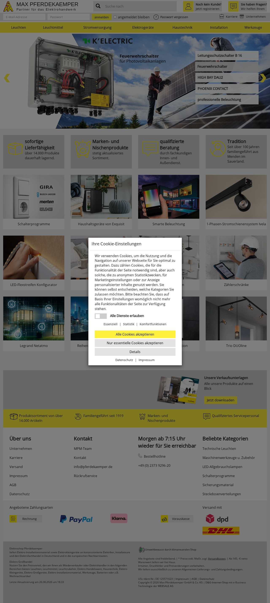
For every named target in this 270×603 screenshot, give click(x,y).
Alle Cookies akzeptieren (135, 334)
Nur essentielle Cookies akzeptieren (135, 343)
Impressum (147, 360)
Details (135, 351)
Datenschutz (124, 360)
